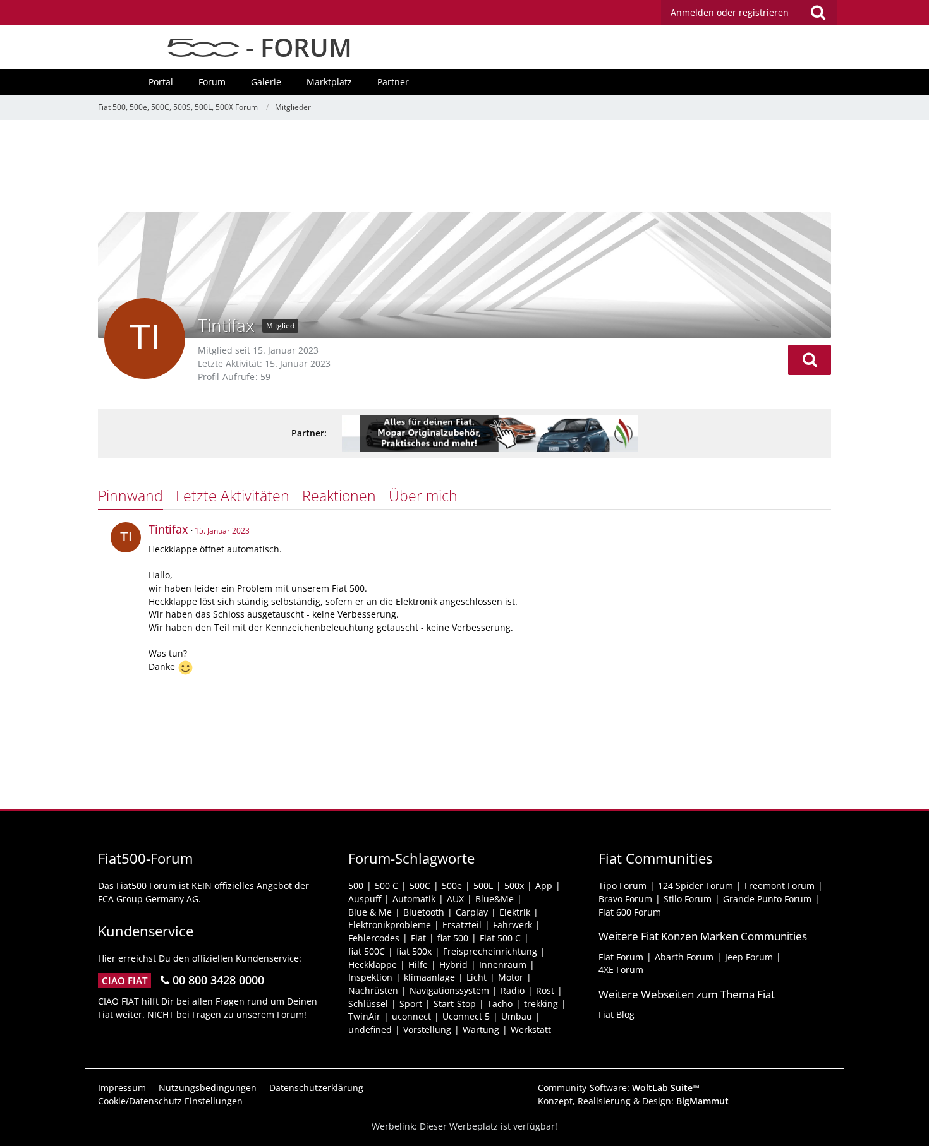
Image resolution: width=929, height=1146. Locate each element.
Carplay (472, 912)
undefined (370, 1030)
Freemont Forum (779, 886)
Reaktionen (339, 496)
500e (452, 886)
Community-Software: (619, 1088)
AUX (455, 899)
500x (514, 886)
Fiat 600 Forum (629, 912)
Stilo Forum (688, 899)
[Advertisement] (464, 167)
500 (355, 886)
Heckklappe (372, 964)
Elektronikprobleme (389, 925)
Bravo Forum (625, 899)
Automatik (413, 899)
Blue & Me (370, 912)
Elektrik (514, 912)
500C (420, 886)
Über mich (423, 496)
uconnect (411, 1016)
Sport (410, 1004)
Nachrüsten (373, 990)
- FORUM (296, 47)
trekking (541, 1004)
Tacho (500, 1004)
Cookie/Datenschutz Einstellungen (170, 1101)
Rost (545, 990)
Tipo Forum (622, 886)
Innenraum (502, 964)
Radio (513, 990)
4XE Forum (620, 970)
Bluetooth (423, 912)
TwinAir (364, 1016)
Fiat (418, 938)
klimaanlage (429, 977)
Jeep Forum (749, 957)
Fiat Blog (616, 1014)
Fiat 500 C (500, 938)
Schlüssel (368, 1004)
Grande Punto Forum (767, 899)
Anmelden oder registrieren (730, 12)
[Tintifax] (126, 537)
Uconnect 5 (466, 1016)
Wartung (481, 1030)
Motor (510, 977)
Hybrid (453, 964)
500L (483, 886)
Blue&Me (494, 899)
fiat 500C (366, 951)
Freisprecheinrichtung (490, 951)
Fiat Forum (620, 957)
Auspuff (364, 899)
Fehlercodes (373, 938)
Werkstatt (531, 1030)
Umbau (516, 1016)
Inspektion (370, 977)
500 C (386, 886)
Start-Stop (455, 1004)
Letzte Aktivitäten (232, 496)
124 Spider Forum (695, 886)
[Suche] (817, 12)
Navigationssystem (449, 990)
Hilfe (418, 964)
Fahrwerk (512, 925)
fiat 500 (452, 938)
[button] (809, 360)
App (543, 886)
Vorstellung (427, 1030)
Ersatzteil (462, 925)
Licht (476, 977)
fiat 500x (414, 951)
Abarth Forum (684, 957)
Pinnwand (130, 496)
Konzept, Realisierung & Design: (633, 1101)
